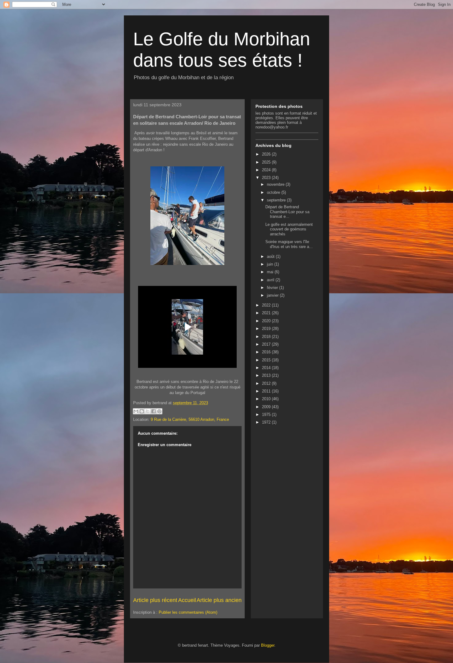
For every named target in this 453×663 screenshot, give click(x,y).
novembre (276, 184)
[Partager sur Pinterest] (159, 411)
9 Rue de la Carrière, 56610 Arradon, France (190, 419)
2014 (267, 367)
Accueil (187, 600)
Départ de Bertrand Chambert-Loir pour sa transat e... (287, 212)
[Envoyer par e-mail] (136, 411)
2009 (267, 407)
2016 (267, 352)
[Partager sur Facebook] (153, 411)
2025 (267, 162)
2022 (267, 305)
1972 (267, 422)
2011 (267, 391)
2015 (267, 360)
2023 (267, 177)
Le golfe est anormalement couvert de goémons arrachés (289, 229)
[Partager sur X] (148, 411)
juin (270, 264)
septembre (277, 200)
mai (271, 272)
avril (271, 280)
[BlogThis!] (142, 411)
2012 (267, 383)
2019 (267, 328)
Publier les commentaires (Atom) (188, 612)
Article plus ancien (219, 600)
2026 (267, 154)
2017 (267, 344)
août (271, 256)
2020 (267, 321)
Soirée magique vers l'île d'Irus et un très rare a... (289, 244)
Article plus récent (155, 600)
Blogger (267, 645)
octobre (274, 192)
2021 (267, 313)
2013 (267, 375)
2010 (267, 399)
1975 (267, 414)
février (273, 287)
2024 (267, 170)
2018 (267, 336)
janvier (273, 295)
